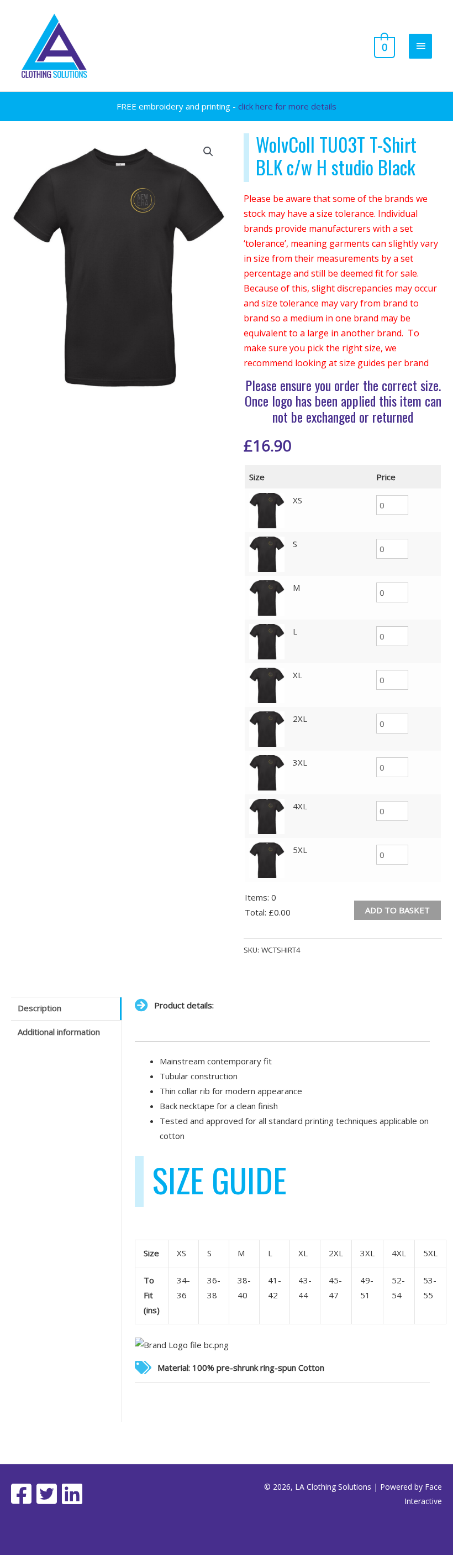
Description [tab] (39, 1007)
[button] (208, 152)
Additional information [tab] (59, 1031)
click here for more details (287, 106)
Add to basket (397, 910)
